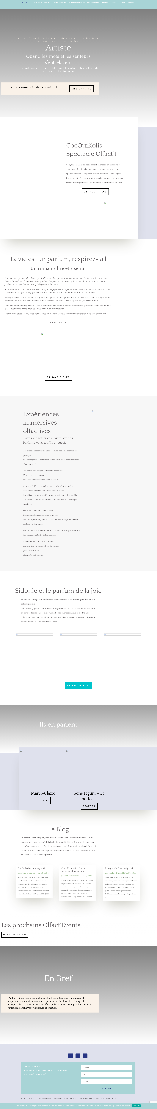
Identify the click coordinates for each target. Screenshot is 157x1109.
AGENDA (105, 3)
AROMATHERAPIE (45, 1098)
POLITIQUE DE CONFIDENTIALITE (92, 1098)
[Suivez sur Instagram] (70, 1055)
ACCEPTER (136, 1106)
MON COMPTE (111, 1098)
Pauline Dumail (28, 873)
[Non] (154, 1106)
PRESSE (114, 3)
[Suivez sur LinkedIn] (85, 1055)
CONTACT (131, 3)
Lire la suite (81, 89)
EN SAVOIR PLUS (95, 192)
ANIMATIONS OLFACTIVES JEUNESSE (84, 3)
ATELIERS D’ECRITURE (28, 1098)
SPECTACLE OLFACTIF (42, 3)
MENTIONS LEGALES (61, 1098)
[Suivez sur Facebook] (78, 1055)
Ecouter (89, 806)
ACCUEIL (25, 3)
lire (43, 800)
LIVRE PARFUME (60, 3)
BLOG (122, 3)
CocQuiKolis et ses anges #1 (31, 868)
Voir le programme (15, 934)
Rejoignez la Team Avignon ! (119, 868)
